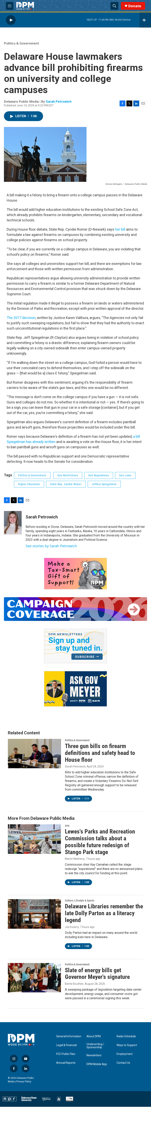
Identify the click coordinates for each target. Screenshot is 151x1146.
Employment (125, 1054)
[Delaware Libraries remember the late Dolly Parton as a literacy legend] (34, 914)
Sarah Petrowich (59, 101)
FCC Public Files (65, 1054)
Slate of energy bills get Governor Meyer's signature (97, 973)
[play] (11, 20)
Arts (67, 825)
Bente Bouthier (74, 983)
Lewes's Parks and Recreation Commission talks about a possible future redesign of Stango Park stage (100, 841)
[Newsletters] (75, 646)
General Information (68, 1036)
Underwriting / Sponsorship (95, 1046)
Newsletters (94, 1055)
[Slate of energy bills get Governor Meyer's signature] (34, 977)
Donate (134, 6)
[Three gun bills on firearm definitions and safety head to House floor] (34, 753)
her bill (120, 229)
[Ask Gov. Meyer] (75, 688)
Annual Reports (66, 1062)
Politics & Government (21, 43)
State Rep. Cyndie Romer (66, 484)
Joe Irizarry (72, 927)
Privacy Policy (23, 1081)
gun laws (125, 475)
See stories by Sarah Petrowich (51, 546)
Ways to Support (127, 1045)
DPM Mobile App (97, 1064)
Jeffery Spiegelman (104, 484)
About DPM (94, 1036)
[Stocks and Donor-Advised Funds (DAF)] (75, 573)
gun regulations (98, 475)
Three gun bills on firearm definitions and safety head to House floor (100, 753)
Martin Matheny (75, 858)
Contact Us (123, 1062)
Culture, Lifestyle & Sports (79, 900)
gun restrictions (67, 475)
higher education (29, 484)
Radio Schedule (126, 1036)
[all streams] (145, 20)
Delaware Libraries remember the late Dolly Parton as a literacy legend (104, 913)
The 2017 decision (21, 318)
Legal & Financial (66, 1045)
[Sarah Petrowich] (13, 522)
